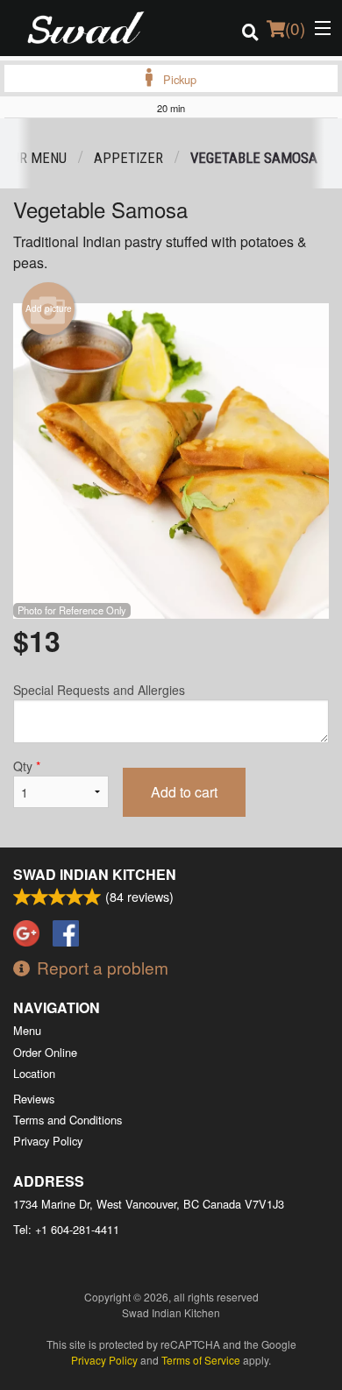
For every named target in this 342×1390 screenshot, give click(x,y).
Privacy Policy (47, 1140)
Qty (26, 766)
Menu (27, 1030)
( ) (295, 27)
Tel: (66, 1229)
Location (34, 1073)
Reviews (33, 1098)
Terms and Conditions (67, 1119)
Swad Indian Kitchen (94, 874)
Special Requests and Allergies (99, 690)
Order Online (45, 1052)
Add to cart (184, 792)
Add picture (48, 308)
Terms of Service (200, 1359)
